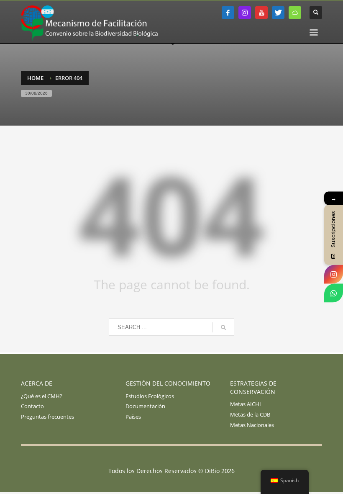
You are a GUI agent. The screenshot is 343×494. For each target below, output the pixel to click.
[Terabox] (295, 12)
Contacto (32, 406)
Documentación (145, 406)
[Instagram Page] (333, 274)
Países (133, 416)
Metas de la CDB (250, 414)
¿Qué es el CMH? (41, 396)
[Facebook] (228, 12)
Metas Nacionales (252, 425)
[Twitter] (278, 12)
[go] (223, 327)
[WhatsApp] (333, 293)
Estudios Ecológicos (149, 396)
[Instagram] (244, 12)
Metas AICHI (245, 404)
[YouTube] (261, 12)
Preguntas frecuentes (47, 416)
